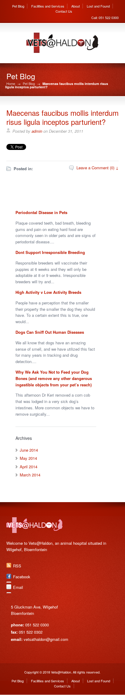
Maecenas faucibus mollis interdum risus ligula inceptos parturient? (62, 117)
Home (10, 83)
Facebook (21, 577)
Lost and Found (98, 6)
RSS (17, 566)
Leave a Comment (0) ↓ (97, 168)
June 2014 (29, 450)
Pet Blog (18, 6)
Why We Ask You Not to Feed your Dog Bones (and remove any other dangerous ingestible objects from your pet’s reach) (53, 378)
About (75, 6)
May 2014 (28, 458)
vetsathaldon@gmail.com (46, 639)
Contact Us (64, 11)
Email (18, 587)
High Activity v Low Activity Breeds (48, 292)
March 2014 (30, 475)
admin (37, 131)
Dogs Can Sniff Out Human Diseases (49, 332)
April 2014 (28, 466)
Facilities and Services (47, 6)
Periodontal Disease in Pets (41, 212)
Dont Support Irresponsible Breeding (50, 252)
